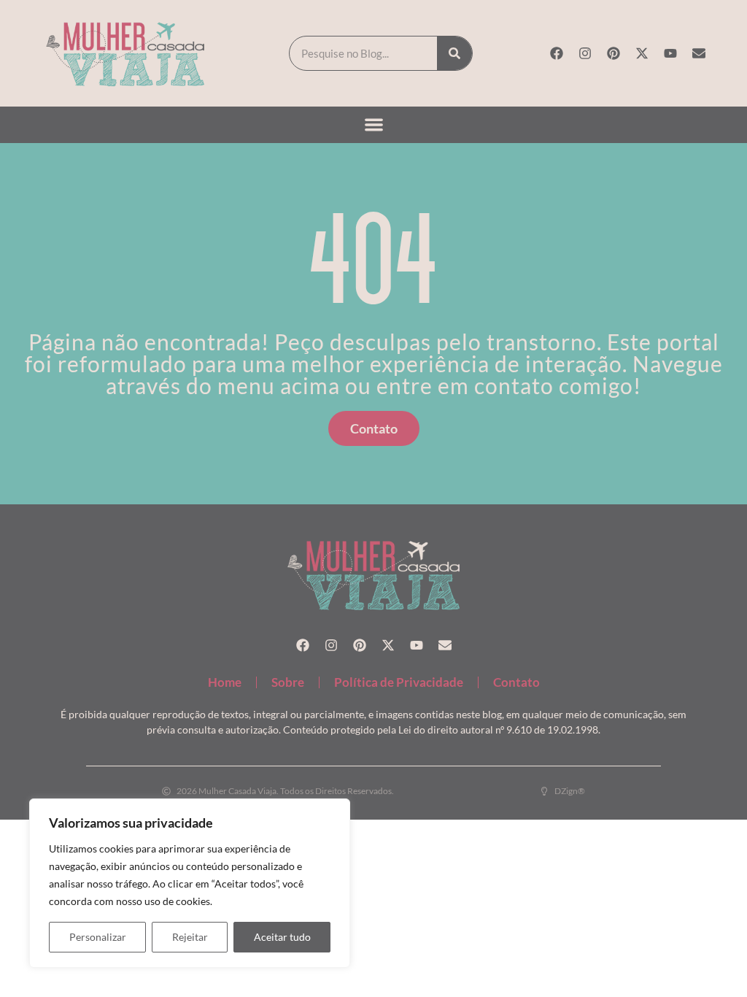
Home (224, 682)
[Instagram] (585, 53)
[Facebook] (556, 53)
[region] (189, 883)
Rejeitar (190, 937)
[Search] (454, 53)
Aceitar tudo (282, 937)
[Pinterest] (613, 53)
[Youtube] (670, 53)
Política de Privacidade (398, 682)
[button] (374, 125)
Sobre (287, 682)
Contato (516, 682)
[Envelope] (699, 53)
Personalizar (97, 937)
